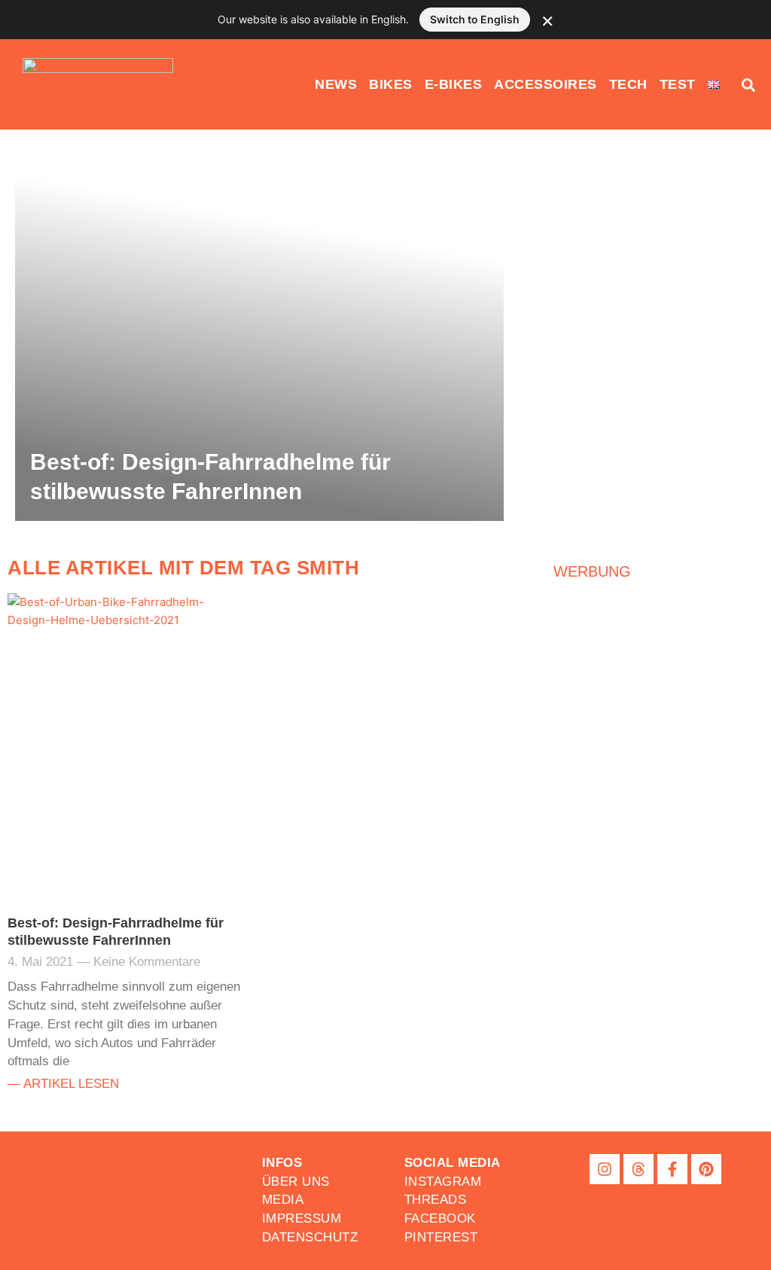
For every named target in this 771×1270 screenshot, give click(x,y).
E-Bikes (454, 84)
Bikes (391, 84)
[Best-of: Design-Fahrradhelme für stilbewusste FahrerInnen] (259, 333)
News (336, 84)
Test (678, 84)
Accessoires (545, 84)
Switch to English (475, 19)
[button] (452, 1162)
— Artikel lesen (63, 1083)
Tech (628, 84)
